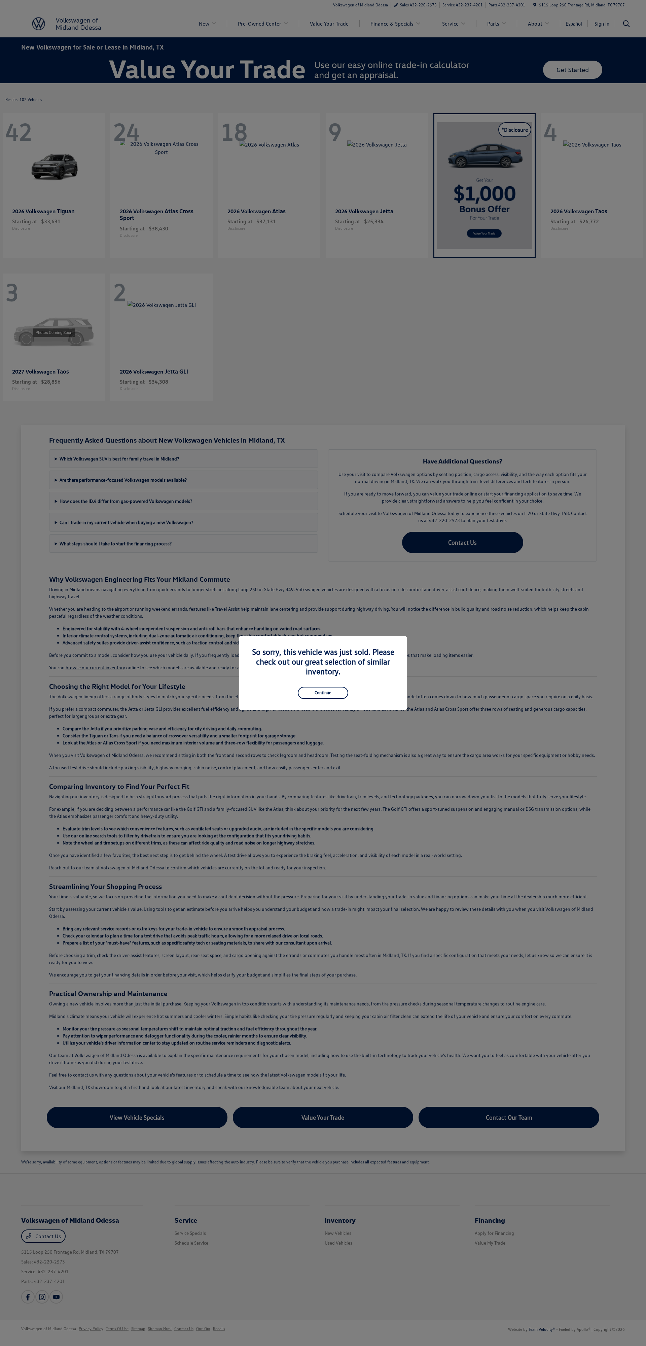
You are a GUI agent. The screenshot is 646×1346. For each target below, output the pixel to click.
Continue (323, 692)
